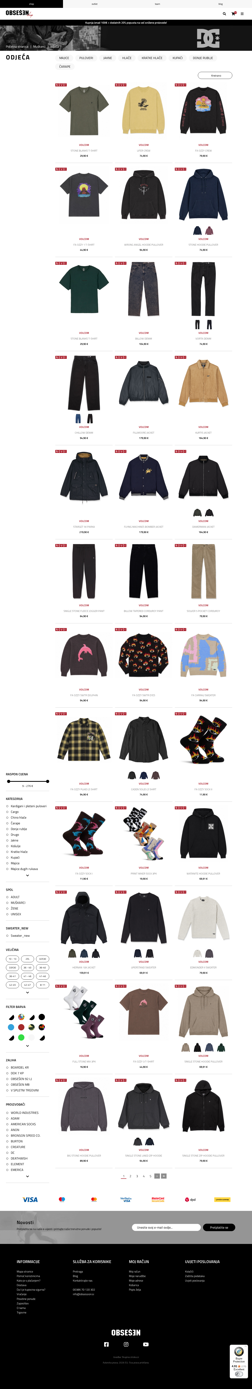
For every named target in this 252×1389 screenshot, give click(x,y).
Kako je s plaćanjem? (28, 1280)
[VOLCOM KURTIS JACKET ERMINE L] (203, 383)
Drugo (15, 834)
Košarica (134, 1285)
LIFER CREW (143, 150)
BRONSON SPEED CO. (25, 1135)
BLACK (42, 1017)
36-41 (12, 976)
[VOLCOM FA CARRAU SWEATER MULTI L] (203, 655)
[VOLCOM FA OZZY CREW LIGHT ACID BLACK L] (203, 110)
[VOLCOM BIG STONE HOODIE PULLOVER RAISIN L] (84, 1106)
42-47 (27, 985)
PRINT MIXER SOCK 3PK (144, 873)
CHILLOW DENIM (84, 432)
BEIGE (31, 1017)
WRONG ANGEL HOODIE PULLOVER (143, 244)
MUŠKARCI (18, 902)
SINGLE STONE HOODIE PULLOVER (203, 1061)
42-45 (12, 985)
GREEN (21, 1037)
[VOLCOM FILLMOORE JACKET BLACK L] (143, 383)
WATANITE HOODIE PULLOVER (203, 873)
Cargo (15, 811)
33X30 (12, 968)
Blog (221, 4)
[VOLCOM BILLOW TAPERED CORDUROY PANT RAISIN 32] (143, 571)
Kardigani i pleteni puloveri (29, 806)
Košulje (15, 846)
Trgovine (21, 1312)
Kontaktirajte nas (83, 1280)
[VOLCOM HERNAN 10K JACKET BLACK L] (84, 918)
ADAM (15, 1118)
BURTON (17, 1141)
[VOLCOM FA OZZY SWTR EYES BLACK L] (143, 655)
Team (157, 4)
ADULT (15, 897)
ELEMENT (17, 1164)
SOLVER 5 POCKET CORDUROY (203, 611)
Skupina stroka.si (130, 1357)
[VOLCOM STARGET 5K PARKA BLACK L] (84, 477)
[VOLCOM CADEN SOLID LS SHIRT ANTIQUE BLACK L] (143, 739)
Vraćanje (22, 1294)
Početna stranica (17, 46)
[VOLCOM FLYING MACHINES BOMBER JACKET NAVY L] (143, 477)
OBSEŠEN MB (20, 1084)
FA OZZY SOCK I (84, 873)
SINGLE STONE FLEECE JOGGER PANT (84, 611)
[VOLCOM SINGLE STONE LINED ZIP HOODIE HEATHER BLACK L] (143, 1106)
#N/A (11, 1017)
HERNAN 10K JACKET (83, 967)
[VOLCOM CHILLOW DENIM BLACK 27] (84, 383)
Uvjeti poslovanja (195, 1280)
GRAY (11, 1037)
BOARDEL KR (20, 1067)
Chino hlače (18, 817)
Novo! (61, 84)
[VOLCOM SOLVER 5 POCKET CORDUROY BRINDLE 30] (203, 571)
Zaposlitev (23, 1303)
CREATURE (18, 1147)
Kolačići (189, 1271)
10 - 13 (12, 959)
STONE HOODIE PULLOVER (203, 244)
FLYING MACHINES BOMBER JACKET (143, 526)
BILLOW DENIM (143, 338)
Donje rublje (19, 828)
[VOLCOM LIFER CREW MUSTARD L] (143, 110)
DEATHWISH (19, 1158)
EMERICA (17, 1170)
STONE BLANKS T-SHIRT (84, 150)
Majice (15, 863)
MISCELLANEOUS (42, 1037)
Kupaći (15, 857)
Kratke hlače (19, 851)
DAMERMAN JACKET (203, 526)
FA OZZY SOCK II (203, 789)
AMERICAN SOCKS (23, 1124)
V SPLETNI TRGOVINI (25, 1090)
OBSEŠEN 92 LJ (21, 1078)
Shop (31, 4)
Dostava (21, 1285)
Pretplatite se (219, 1227)
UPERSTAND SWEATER (143, 967)
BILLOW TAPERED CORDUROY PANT (143, 611)
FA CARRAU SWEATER (203, 695)
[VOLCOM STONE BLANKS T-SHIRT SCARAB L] (84, 289)
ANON (15, 1130)
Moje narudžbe (137, 1276)
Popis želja (135, 1289)
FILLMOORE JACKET (143, 432)
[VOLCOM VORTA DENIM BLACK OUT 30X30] (203, 289)
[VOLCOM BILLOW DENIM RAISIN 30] (143, 289)
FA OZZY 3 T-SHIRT (143, 1061)
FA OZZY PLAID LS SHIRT (83, 789)
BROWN (21, 1027)
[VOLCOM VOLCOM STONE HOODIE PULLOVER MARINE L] (203, 195)
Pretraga (78, 1271)
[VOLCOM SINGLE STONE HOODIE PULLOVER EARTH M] (203, 1012)
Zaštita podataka (195, 1276)
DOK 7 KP (17, 1073)
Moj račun (134, 1271)
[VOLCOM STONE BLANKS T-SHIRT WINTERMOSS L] (84, 110)
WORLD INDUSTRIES (25, 1112)
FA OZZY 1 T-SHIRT (83, 244)
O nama (21, 1308)
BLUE (11, 1027)
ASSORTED (21, 1017)
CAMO (31, 1027)
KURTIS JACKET (203, 432)
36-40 (42, 968)
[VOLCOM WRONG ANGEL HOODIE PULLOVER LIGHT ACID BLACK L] (143, 195)
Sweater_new (20, 935)
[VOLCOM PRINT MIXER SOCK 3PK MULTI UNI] (143, 833)
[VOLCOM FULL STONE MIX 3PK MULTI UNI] (84, 1012)
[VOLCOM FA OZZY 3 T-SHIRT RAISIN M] (143, 1012)
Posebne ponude (26, 1299)
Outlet (94, 4)
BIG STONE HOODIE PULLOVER (84, 1155)
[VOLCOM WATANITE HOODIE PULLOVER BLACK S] (203, 833)
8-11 (42, 985)
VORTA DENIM (203, 338)
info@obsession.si (83, 1294)
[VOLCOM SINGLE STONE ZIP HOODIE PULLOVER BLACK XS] (203, 1106)
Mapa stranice (25, 1271)
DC (13, 1152)
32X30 (42, 959)
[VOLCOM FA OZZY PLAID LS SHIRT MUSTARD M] (84, 739)
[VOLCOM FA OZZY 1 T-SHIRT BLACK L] (84, 195)
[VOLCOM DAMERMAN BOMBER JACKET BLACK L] (203, 477)
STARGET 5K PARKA (84, 526)
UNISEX (16, 914)
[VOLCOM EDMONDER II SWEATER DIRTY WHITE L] (203, 918)
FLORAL (42, 1027)
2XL (28, 959)
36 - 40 (27, 968)
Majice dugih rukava (24, 868)
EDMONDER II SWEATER (203, 967)
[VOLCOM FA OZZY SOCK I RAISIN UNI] (84, 833)
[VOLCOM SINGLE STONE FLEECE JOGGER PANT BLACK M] (84, 571)
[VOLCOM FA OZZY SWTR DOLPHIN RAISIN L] (84, 655)
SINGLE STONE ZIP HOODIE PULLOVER (203, 1155)
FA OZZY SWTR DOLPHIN (84, 695)
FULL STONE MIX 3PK (84, 1061)
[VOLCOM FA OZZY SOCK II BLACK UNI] (203, 739)
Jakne (14, 840)
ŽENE (14, 908)
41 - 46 (27, 976)
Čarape (15, 823)
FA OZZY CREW (203, 150)
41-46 (42, 976)
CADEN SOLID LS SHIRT (143, 789)
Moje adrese (136, 1280)
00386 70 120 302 (84, 1289)
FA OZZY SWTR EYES (143, 695)
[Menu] (245, 1347)
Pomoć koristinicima (28, 1276)
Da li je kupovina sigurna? (31, 1289)
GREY (31, 1037)
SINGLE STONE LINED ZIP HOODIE (143, 1155)
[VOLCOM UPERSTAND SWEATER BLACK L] (143, 918)
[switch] (239, 1374)
